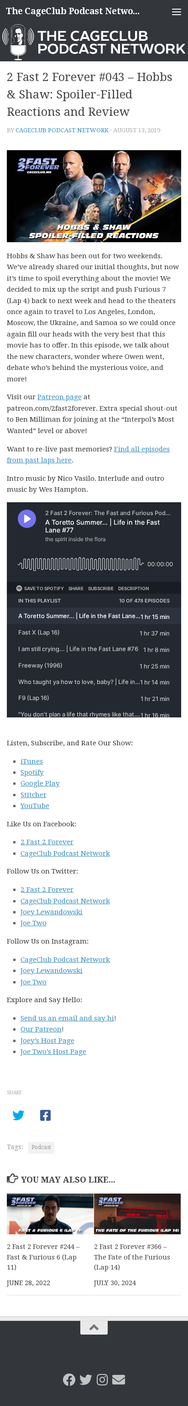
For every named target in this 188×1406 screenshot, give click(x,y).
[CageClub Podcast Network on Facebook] (69, 1379)
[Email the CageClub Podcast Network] (118, 1379)
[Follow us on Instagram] (102, 1379)
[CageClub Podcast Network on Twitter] (85, 1379)
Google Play (40, 783)
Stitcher (34, 795)
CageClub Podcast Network (62, 130)
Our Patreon (41, 1029)
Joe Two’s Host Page (53, 1052)
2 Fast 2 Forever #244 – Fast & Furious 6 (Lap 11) (43, 1257)
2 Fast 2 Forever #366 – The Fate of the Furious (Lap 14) (132, 1257)
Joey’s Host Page (47, 1041)
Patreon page (59, 397)
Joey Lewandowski (52, 912)
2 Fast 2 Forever (47, 842)
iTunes (32, 761)
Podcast (41, 1147)
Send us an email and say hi (67, 1018)
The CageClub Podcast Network (73, 11)
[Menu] (176, 11)
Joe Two (34, 923)
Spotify (32, 772)
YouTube (35, 806)
